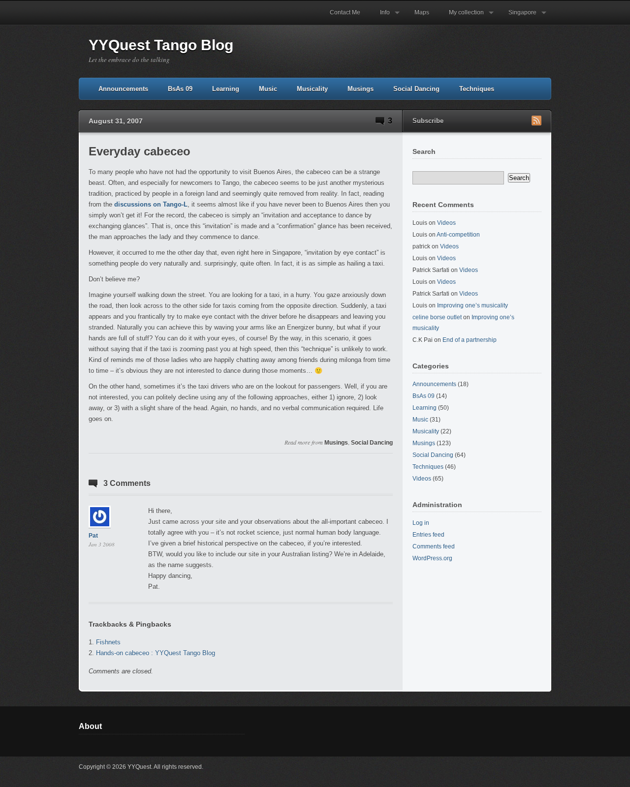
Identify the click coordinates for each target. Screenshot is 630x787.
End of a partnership (469, 339)
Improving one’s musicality (472, 305)
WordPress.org (432, 558)
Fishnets (108, 642)
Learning (225, 88)
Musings (360, 88)
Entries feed (428, 534)
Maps (421, 12)
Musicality (312, 88)
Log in (420, 522)
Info (380, 17)
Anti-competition (458, 234)
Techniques (476, 88)
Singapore (517, 17)
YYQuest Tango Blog (161, 45)
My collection (461, 17)
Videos (446, 222)
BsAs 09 (180, 88)
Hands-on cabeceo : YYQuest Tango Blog (155, 653)
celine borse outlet (437, 317)
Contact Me (345, 12)
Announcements (123, 88)
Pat (93, 535)
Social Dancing (416, 88)
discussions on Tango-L (151, 204)
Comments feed (433, 546)
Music (268, 88)
